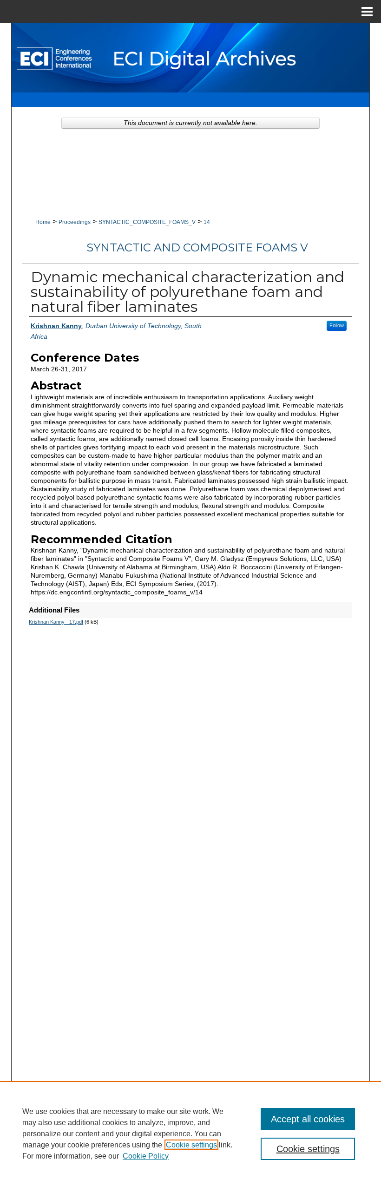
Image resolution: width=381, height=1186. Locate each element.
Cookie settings (191, 1145)
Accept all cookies (308, 1119)
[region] (190, 1133)
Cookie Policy (146, 1156)
